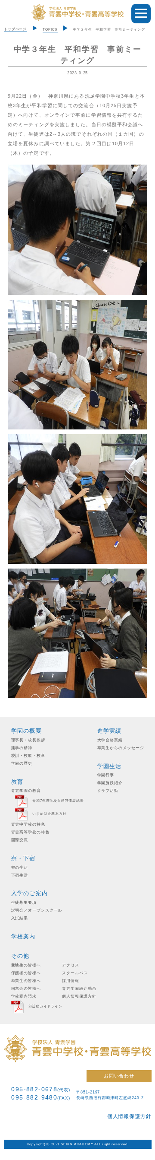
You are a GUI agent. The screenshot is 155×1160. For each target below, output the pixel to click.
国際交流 (19, 840)
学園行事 (106, 775)
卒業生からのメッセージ (120, 748)
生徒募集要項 (24, 902)
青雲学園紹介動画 (79, 988)
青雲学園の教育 (26, 790)
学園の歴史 (22, 763)
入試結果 (19, 918)
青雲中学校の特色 (28, 824)
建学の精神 (22, 748)
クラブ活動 (108, 790)
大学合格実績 (110, 740)
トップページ (15, 29)
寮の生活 (19, 867)
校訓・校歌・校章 (28, 755)
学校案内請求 (24, 996)
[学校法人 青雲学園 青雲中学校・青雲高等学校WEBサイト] (77, 12)
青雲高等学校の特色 (30, 832)
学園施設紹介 (110, 783)
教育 (17, 782)
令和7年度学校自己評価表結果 (58, 801)
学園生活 (109, 766)
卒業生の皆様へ (26, 981)
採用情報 (70, 981)
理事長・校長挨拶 (28, 740)
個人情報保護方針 (79, 996)
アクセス (70, 965)
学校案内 (23, 936)
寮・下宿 (23, 858)
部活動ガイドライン (45, 1006)
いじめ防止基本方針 (49, 814)
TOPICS (50, 30)
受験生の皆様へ (26, 965)
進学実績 (109, 731)
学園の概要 (26, 731)
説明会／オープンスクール (36, 910)
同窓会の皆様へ (26, 988)
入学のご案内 (29, 893)
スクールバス (74, 973)
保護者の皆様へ (26, 973)
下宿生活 (19, 875)
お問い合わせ (119, 1075)
